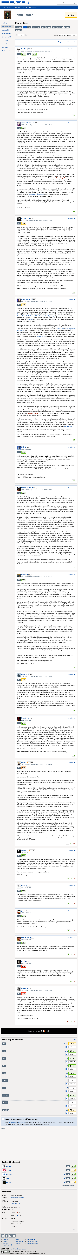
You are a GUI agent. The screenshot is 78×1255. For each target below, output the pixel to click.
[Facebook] (6, 1235)
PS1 (29, 27)
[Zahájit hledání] (75, 2)
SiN (36, 316)
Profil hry (5, 23)
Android (60, 27)
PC (24, 27)
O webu (5, 1239)
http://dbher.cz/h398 (17, 1197)
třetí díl (19, 314)
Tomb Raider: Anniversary (36, 194)
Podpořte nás (31, 1239)
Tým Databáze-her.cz (18, 1249)
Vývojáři (9, 7)
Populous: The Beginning (46, 316)
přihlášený (21, 1122)
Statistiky (5, 47)
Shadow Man (60, 329)
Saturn (48, 27)
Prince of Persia (40, 336)
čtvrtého (30, 319)
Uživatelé (17, 7)
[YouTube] (14, 1235)
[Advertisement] (39, 1144)
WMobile (19, 30)
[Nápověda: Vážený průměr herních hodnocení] (74, 1039)
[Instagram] (10, 1235)
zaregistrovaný (12, 1122)
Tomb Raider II (68, 426)
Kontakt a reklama (32, 1243)
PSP (38, 27)
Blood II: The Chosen (28, 316)
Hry (4, 7)
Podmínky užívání (32, 1241)
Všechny (19, 27)
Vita (42, 27)
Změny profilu (6, 51)
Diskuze (24, 7)
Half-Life (19, 316)
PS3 (34, 27)
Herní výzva (32, 7)
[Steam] (2, 1235)
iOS (54, 27)
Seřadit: (56, 35)
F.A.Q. (18, 1239)
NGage (66, 27)
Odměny (19, 1243)
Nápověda (19, 1241)
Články (5, 1241)
